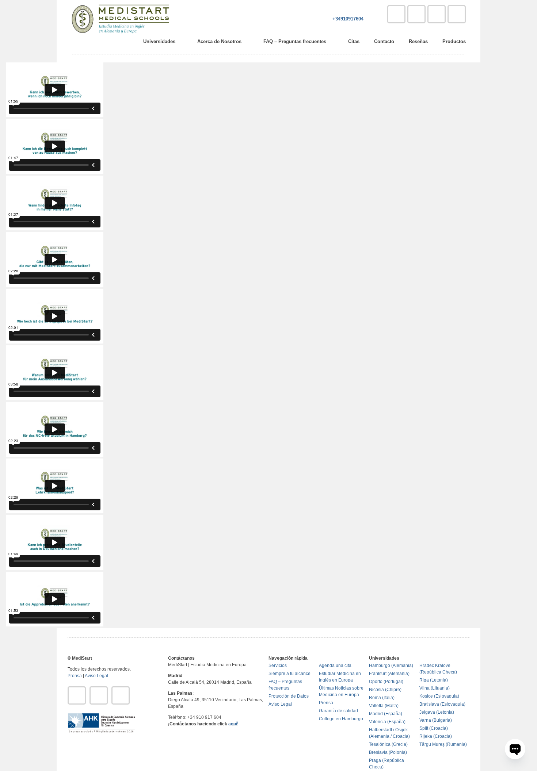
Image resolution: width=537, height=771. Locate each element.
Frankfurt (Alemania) (389, 673)
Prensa (75, 675)
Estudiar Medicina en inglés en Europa (340, 677)
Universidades (159, 41)
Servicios (277, 665)
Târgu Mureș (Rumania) (443, 744)
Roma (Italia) (382, 697)
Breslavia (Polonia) (388, 752)
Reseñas (418, 41)
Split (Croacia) (433, 728)
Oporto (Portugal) (386, 681)
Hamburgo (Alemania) (391, 665)
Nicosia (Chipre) (385, 689)
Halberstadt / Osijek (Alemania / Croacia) (389, 733)
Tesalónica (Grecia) (388, 744)
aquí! (233, 723)
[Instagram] (436, 14)
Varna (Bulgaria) (435, 720)
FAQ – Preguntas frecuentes (294, 41)
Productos (454, 41)
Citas (353, 41)
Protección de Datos (288, 696)
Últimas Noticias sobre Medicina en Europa (341, 691)
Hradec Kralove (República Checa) (438, 669)
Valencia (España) (387, 721)
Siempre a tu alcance (289, 673)
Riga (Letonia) (433, 680)
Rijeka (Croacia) (435, 736)
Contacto (384, 41)
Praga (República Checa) (386, 764)
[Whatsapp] (457, 14)
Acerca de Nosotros (219, 41)
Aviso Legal (96, 675)
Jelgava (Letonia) (436, 712)
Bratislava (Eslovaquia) (442, 704)
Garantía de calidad (338, 710)
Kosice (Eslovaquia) (439, 696)
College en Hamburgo (341, 718)
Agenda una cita (335, 665)
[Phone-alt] (396, 14)
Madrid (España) (385, 713)
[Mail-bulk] (416, 14)
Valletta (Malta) (384, 705)
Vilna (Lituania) (434, 688)
